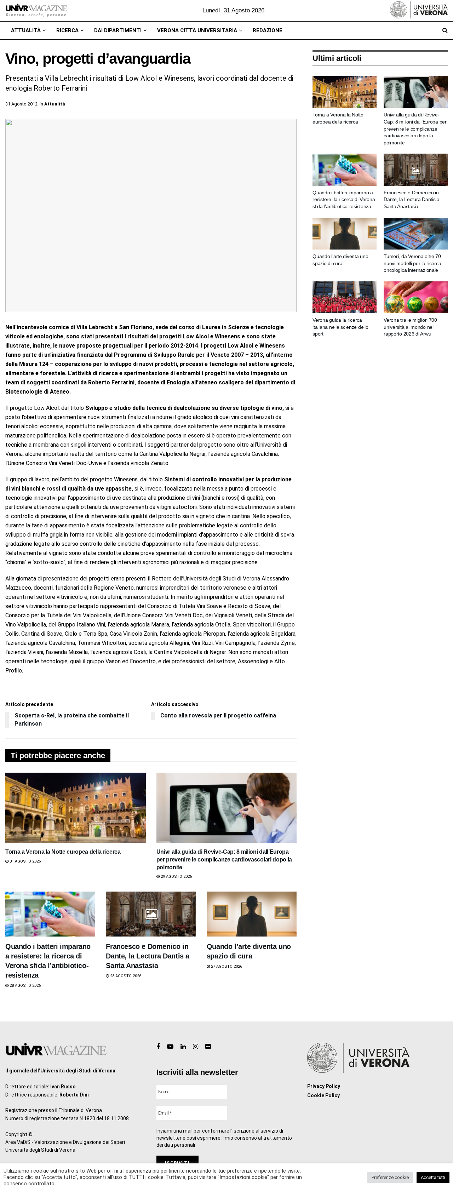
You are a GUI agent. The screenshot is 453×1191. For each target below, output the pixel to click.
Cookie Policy (323, 1095)
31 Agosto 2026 (24, 861)
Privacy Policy (323, 1086)
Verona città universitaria (197, 30)
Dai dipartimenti (118, 30)
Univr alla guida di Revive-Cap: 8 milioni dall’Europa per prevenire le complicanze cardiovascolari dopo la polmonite (224, 859)
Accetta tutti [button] (433, 1177)
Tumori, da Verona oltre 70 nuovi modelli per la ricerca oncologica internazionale (412, 263)
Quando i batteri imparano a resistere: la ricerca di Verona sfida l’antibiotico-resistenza (343, 199)
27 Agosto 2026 (226, 966)
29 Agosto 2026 (176, 876)
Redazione (267, 30)
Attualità (26, 30)
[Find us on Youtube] (170, 1047)
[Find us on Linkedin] (183, 1047)
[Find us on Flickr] (208, 1047)
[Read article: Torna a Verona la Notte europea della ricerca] (75, 808)
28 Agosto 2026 (24, 985)
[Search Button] (445, 30)
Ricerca (67, 30)
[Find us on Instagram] (195, 1047)
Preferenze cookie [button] (390, 1177)
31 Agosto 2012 (21, 104)
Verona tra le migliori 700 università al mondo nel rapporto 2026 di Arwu (410, 327)
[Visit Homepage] (36, 11)
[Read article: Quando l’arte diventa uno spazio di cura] (252, 914)
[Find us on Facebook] (158, 1047)
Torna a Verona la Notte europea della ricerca (63, 852)
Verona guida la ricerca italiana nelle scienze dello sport (340, 327)
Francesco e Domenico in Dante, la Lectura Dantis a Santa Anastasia (147, 956)
